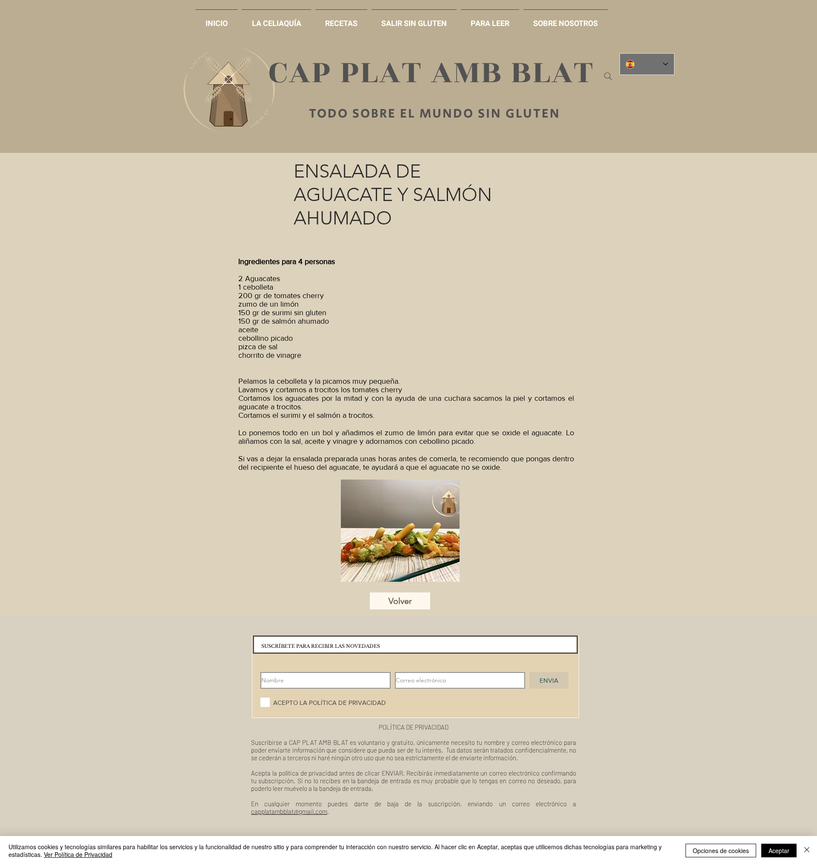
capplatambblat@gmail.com (289, 811)
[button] (414, 19)
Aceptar (778, 850)
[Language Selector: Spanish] (647, 64)
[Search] (608, 76)
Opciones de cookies (721, 850)
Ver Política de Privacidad (78, 854)
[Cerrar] (807, 850)
